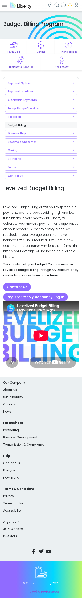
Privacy (8, 496)
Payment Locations (21, 91)
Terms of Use (13, 503)
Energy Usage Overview (23, 108)
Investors (10, 536)
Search (57, 4)
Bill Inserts (14, 159)
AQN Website (13, 529)
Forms (12, 167)
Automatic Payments (22, 100)
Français (9, 470)
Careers (9, 404)
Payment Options (20, 83)
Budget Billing (17, 125)
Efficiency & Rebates (20, 67)
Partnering (11, 430)
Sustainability (13, 397)
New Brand (11, 478)
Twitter (41, 551)
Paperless (14, 117)
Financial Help (68, 51)
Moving (41, 51)
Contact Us (15, 176)
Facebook (33, 551)
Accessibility (12, 510)
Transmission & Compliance (24, 445)
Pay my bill (13, 51)
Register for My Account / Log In (35, 297)
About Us (10, 390)
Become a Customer (22, 142)
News (7, 412)
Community (50, 4)
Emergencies (70, 4)
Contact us (64, 4)
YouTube (48, 551)
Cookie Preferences (45, 592)
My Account (77, 4)
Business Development (20, 437)
